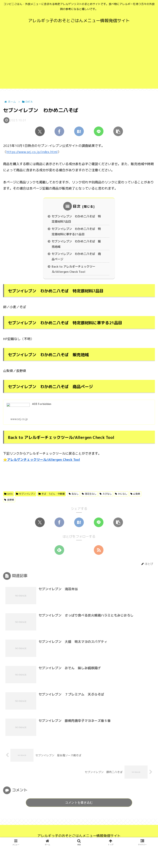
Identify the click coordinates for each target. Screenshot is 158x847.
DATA (10, 493)
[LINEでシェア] (98, 131)
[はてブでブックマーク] (79, 131)
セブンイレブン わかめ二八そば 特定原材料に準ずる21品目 (76, 231)
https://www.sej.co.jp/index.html (32, 152)
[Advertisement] (79, 62)
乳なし (75, 493)
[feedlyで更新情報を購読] (59, 550)
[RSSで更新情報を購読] (98, 550)
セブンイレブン (27, 493)
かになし (122, 493)
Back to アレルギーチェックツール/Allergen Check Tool (73, 269)
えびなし (107, 493)
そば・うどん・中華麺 (53, 493)
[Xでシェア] (40, 131)
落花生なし (90, 493)
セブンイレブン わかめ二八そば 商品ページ (76, 256)
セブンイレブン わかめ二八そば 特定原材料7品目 (76, 219)
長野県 (10, 499)
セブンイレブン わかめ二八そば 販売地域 (76, 244)
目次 (77, 206)
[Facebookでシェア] (59, 131)
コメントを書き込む (79, 802)
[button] (118, 131)
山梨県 (136, 493)
